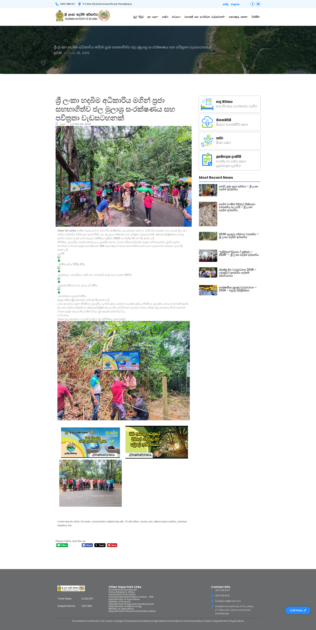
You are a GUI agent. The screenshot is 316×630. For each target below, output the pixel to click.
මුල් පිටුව (138, 17)
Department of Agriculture (124, 599)
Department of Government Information (132, 611)
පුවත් (62, 123)
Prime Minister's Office (122, 592)
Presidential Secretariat (123, 589)
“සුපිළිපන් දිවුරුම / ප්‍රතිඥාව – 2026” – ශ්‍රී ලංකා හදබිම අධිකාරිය (239, 253)
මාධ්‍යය (176, 17)
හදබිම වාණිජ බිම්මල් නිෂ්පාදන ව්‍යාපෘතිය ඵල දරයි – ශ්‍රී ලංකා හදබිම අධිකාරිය (237, 207)
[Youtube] (258, 4)
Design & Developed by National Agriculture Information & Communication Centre (163, 621)
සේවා (219, 138)
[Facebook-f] (252, 4)
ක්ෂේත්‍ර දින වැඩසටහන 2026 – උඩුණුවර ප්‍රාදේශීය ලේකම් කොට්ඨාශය (237, 272)
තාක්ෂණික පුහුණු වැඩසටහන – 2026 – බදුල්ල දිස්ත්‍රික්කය (238, 289)
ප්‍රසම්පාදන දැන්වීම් (228, 156)
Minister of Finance (120, 601)
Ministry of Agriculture (121, 608)
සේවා (165, 17)
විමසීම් (255, 17)
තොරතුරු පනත (238, 17)
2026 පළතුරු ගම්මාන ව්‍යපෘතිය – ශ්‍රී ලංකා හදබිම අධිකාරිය (239, 236)
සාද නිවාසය (224, 101)
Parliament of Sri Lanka (122, 594)
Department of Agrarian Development (131, 604)
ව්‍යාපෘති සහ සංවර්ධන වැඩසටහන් (204, 17)
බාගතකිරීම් (223, 120)
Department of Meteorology (125, 606)
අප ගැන (152, 17)
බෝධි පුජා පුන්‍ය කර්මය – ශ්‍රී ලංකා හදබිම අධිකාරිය (238, 188)
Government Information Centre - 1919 (131, 597)
